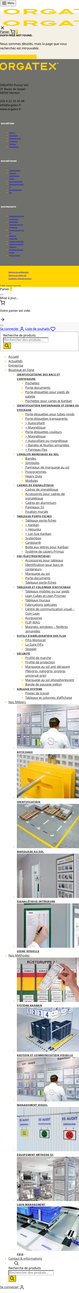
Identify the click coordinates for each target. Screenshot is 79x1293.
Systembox (33, 538)
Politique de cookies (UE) (17, 275)
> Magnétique (35, 427)
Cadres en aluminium (40, 503)
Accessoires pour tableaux (44, 560)
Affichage (12, 133)
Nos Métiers (17, 702)
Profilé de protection (40, 662)
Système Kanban (14, 170)
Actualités (15, 361)
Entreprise (15, 365)
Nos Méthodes (18, 955)
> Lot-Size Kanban (38, 534)
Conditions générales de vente (19, 278)
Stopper (31, 649)
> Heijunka (33, 529)
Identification (13, 135)
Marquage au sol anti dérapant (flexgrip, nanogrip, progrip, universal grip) (47, 671)
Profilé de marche (38, 658)
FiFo (10, 193)
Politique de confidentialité (18, 272)
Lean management (15, 190)
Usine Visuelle (14, 147)
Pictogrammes (35, 472)
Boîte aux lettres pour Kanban (46, 547)
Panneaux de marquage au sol (47, 467)
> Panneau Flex (36, 449)
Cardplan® (33, 542)
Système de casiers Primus (44, 551)
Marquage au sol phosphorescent (49, 680)
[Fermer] (1, 294)
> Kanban (32, 525)
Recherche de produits (19, 335)
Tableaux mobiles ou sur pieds (47, 591)
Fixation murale (36, 511)
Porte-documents (37, 387)
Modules (31, 480)
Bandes (30, 458)
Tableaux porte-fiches (16, 241)
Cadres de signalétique (35, 485)
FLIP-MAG (32, 622)
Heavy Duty (33, 476)
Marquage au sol (15, 138)
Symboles (32, 463)
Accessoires (33, 618)
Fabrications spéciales (41, 604)
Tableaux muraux (37, 600)
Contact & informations (25, 1258)
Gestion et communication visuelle (14, 176)
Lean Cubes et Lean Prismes (45, 596)
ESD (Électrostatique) (34, 556)
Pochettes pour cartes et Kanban (48, 401)
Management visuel (15, 181)
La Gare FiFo (34, 644)
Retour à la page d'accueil (18, 57)
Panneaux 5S (34, 507)
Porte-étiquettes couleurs (43, 432)
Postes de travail (37, 693)
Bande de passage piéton (43, 684)
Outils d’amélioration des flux (41, 636)
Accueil (13, 356)
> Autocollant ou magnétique (46, 441)
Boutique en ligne (21, 370)
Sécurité (23, 653)
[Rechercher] (7, 346)
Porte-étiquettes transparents (46, 418)
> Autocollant (35, 423)
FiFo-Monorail (35, 640)
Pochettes (32, 383)
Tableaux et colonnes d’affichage (44, 587)
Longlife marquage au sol (38, 454)
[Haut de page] (2, 319)
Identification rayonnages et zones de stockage (16, 224)
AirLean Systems (14, 255)
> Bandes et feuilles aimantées (47, 445)
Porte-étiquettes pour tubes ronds (49, 414)
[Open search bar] (16, 1263)
